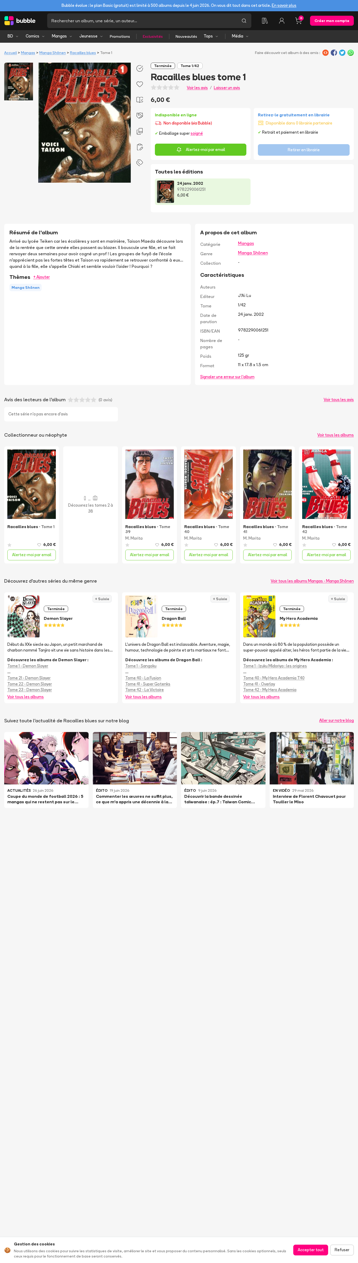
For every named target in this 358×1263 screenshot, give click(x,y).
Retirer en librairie (304, 149)
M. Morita (134, 538)
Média (237, 36)
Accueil (10, 52)
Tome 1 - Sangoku (140, 665)
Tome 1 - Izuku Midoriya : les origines (275, 665)
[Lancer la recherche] (244, 20)
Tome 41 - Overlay (259, 683)
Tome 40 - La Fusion (143, 677)
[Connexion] (281, 20)
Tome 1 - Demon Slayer (27, 665)
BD (10, 36)
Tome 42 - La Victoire (144, 689)
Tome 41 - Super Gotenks (147, 683)
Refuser (342, 1249)
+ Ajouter (41, 276)
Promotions (120, 36)
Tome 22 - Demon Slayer (29, 683)
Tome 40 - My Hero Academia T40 (274, 677)
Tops (208, 36)
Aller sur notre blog (336, 720)
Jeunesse (88, 36)
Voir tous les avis (339, 399)
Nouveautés (186, 36)
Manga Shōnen (52, 52)
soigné (197, 133)
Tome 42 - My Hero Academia (269, 689)
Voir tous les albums (335, 434)
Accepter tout (311, 1249)
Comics (32, 36)
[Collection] (265, 20)
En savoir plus (284, 5)
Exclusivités (153, 36)
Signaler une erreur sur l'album (227, 376)
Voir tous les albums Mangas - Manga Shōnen (312, 580)
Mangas (59, 36)
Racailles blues (83, 52)
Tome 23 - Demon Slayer (29, 689)
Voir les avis (197, 87)
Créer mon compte (331, 20)
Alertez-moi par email (205, 149)
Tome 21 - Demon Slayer (29, 677)
